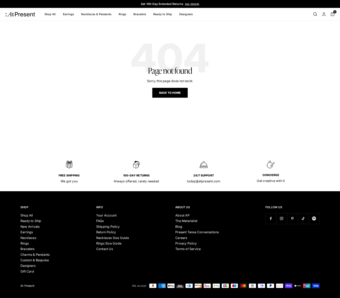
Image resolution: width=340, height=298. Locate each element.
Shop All (50, 14)
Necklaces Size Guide (112, 238)
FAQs (100, 221)
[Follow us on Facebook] (270, 218)
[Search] (315, 14)
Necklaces (28, 238)
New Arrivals (30, 227)
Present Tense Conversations (197, 232)
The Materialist (186, 221)
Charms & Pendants (35, 255)
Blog (178, 227)
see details (192, 4)
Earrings (68, 14)
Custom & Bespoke (34, 260)
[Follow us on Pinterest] (292, 218)
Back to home (170, 92)
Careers (181, 238)
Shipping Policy (108, 227)
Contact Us (104, 249)
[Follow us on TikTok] (303, 218)
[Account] (323, 14)
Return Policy (106, 232)
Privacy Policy (186, 243)
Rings (122, 14)
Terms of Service (188, 249)
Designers (186, 14)
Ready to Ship (162, 14)
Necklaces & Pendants (96, 14)
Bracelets (139, 14)
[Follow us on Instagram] (281, 218)
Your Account (106, 215)
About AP (182, 215)
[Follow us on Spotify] (314, 218)
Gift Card (27, 271)
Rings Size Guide (108, 243)
